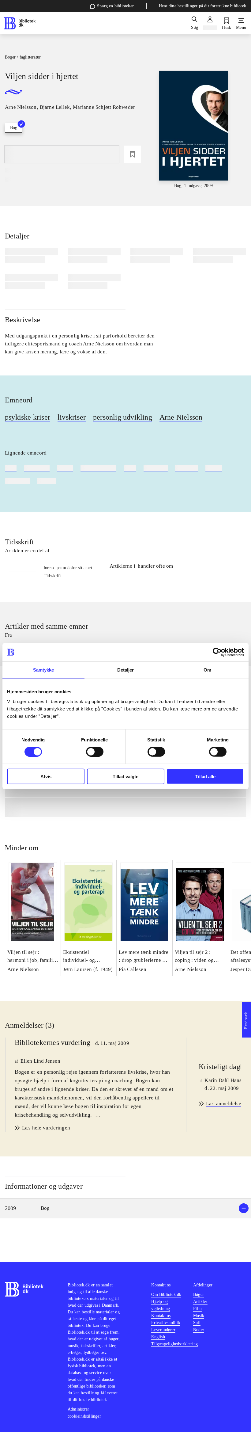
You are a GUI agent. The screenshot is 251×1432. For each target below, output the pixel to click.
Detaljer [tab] (125, 669)
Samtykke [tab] (43, 669)
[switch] (94, 752)
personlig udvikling (122, 417)
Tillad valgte (125, 776)
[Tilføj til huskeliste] (132, 154)
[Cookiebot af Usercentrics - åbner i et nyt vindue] (217, 652)
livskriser (72, 417)
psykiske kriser (27, 417)
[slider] (193, 129)
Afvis (45, 776)
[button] (125, 1208)
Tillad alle (205, 776)
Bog (13, 127)
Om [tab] (207, 669)
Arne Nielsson (181, 417)
